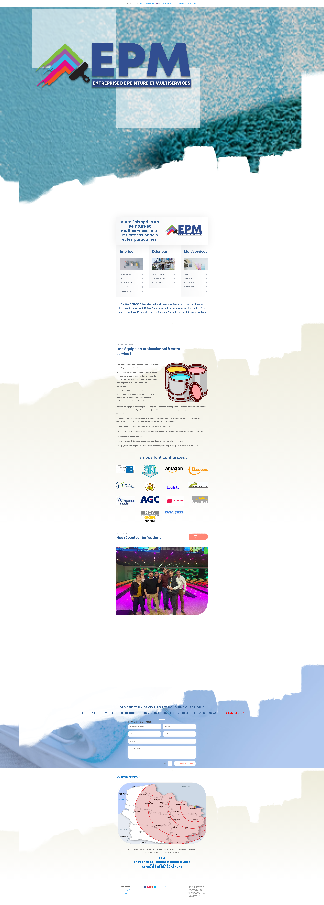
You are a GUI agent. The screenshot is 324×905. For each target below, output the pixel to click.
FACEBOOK (126, 893)
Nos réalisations (181, 3)
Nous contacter (192, 3)
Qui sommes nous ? (168, 3)
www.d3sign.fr (126, 890)
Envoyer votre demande (184, 763)
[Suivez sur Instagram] (148, 887)
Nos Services (150, 3)
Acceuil (142, 3)
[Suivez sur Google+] (151, 887)
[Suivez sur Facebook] (145, 887)
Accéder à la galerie (198, 537)
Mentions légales (169, 887)
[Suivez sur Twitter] (155, 887)
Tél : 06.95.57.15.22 (132, 3)
